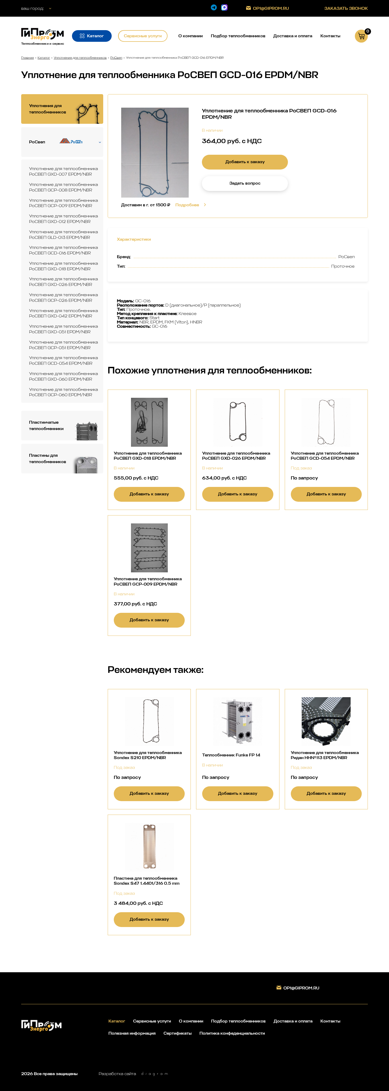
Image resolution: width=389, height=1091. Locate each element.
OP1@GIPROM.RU (271, 8)
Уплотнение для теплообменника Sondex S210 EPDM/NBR (148, 755)
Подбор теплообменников (238, 36)
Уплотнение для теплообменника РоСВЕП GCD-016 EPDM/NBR (63, 250)
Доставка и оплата (292, 36)
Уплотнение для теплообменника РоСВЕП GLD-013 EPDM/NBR (63, 234)
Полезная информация (132, 1033)
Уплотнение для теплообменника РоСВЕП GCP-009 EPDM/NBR (63, 203)
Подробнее (187, 205)
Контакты (330, 36)
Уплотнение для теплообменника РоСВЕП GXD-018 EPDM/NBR (63, 266)
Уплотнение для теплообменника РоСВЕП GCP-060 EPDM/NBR (63, 392)
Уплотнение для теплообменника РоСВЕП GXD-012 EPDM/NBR (63, 218)
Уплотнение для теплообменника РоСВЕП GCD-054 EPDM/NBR (63, 360)
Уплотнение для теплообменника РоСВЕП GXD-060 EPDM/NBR (63, 376)
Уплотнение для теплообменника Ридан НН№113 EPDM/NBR (325, 755)
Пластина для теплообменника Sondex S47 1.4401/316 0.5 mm (146, 881)
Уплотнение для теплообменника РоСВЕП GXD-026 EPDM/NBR (63, 281)
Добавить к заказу (245, 161)
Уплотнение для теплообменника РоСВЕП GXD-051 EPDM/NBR (63, 329)
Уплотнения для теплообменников (80, 58)
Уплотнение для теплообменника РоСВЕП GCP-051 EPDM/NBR (63, 345)
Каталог (44, 58)
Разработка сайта (117, 1073)
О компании (190, 36)
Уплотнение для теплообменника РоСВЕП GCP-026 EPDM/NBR (63, 297)
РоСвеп (116, 58)
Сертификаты (178, 1033)
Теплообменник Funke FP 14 (231, 754)
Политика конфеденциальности (232, 1033)
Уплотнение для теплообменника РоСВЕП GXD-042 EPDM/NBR (63, 313)
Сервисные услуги (152, 1021)
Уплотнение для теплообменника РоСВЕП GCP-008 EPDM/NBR (63, 187)
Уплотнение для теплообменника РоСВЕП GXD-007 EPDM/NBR (63, 171)
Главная (27, 58)
